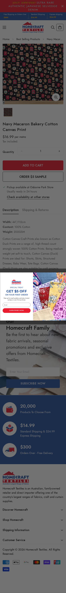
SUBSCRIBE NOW (16, 310)
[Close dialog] (64, 274)
